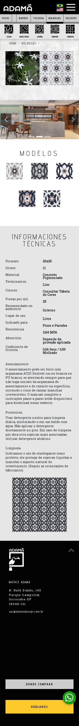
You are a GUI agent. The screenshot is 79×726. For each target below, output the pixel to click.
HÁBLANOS (39, 706)
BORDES (23, 18)
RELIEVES (71, 18)
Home (12, 43)
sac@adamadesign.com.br (26, 611)
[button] (6, 119)
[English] (60, 10)
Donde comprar (39, 684)
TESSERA (38, 18)
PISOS (5, 18)
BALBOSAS (54, 18)
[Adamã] (18, 7)
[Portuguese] (60, 6)
